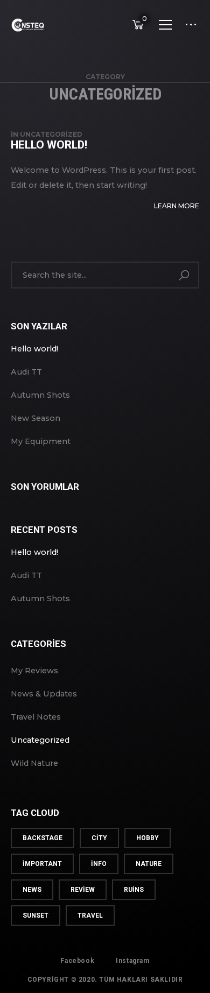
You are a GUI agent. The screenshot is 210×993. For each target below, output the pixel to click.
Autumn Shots (40, 395)
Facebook (77, 960)
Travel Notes (36, 717)
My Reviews (34, 670)
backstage (42, 838)
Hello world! (49, 144)
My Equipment (41, 441)
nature (149, 864)
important (42, 864)
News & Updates (44, 694)
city (99, 838)
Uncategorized (51, 134)
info (99, 864)
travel (90, 915)
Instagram (132, 960)
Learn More (176, 206)
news (32, 889)
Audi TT (26, 372)
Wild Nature (34, 763)
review (83, 889)
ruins (134, 889)
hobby (147, 838)
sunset (35, 915)
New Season (35, 418)
